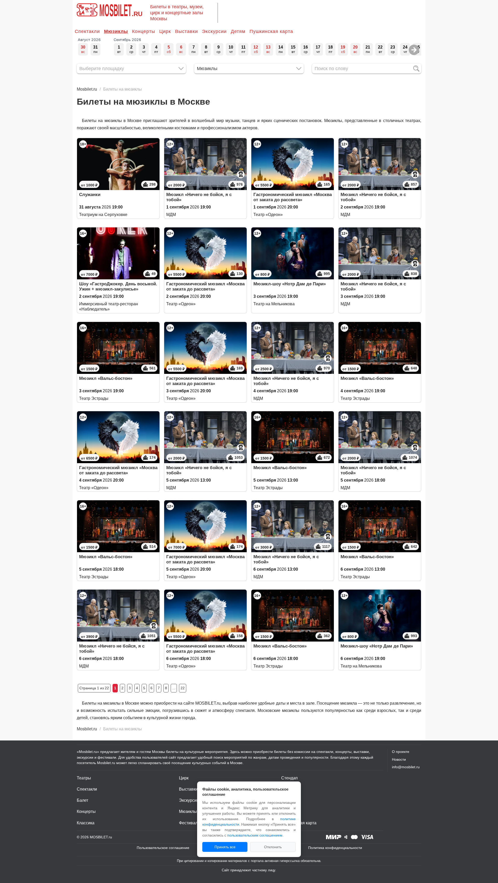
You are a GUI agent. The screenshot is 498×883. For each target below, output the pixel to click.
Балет (82, 800)
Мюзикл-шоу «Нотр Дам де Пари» (289, 283)
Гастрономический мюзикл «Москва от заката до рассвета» (292, 197)
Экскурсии (214, 31)
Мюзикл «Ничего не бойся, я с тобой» (199, 197)
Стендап (289, 778)
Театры (84, 778)
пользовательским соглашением (254, 835)
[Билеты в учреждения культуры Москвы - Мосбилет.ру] (87, 9)
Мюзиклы (116, 31)
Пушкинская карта (271, 31)
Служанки (89, 194)
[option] (83, 49)
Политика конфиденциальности (335, 848)
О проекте (400, 752)
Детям (238, 31)
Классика (85, 823)
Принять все (225, 847)
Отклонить (273, 847)
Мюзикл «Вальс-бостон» (105, 378)
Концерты (143, 31)
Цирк (165, 31)
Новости (399, 759)
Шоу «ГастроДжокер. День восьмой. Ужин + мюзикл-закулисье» (118, 286)
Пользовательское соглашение (163, 848)
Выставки (186, 31)
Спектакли (87, 31)
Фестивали (189, 823)
